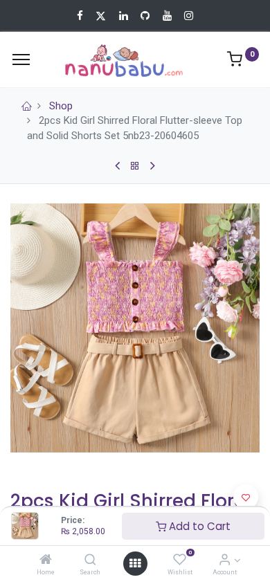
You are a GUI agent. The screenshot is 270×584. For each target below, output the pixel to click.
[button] (245, 496)
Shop (61, 106)
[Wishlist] (179, 560)
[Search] (90, 560)
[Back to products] (135, 166)
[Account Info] (224, 560)
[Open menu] (135, 563)
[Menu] (21, 59)
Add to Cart (198, 526)
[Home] (45, 560)
